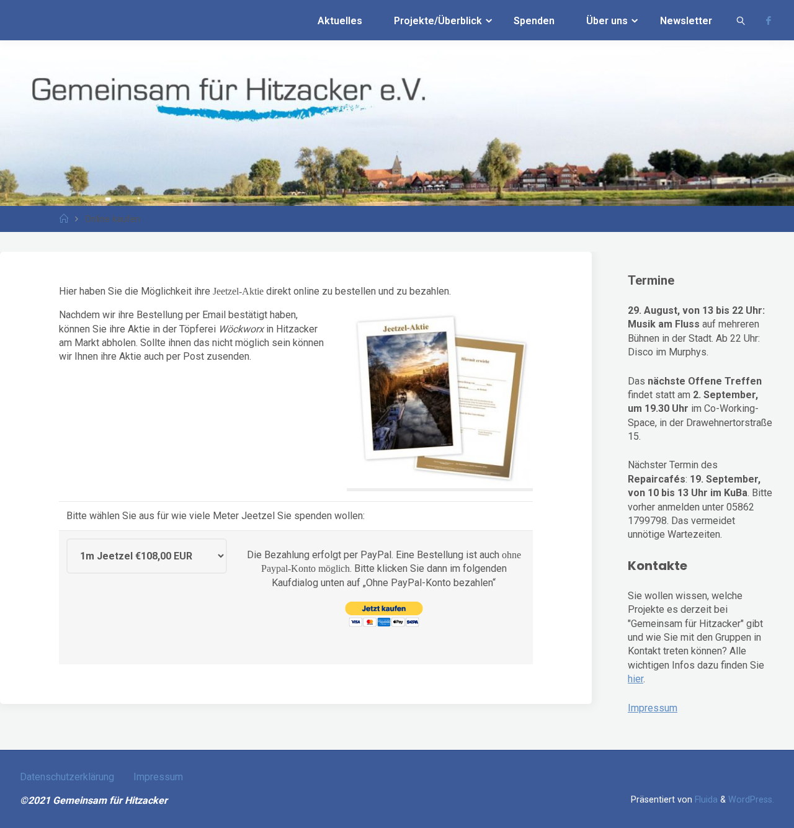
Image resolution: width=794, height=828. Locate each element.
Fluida (705, 800)
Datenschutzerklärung (67, 777)
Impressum (652, 708)
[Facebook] (768, 20)
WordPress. (751, 800)
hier (635, 679)
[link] (741, 20)
